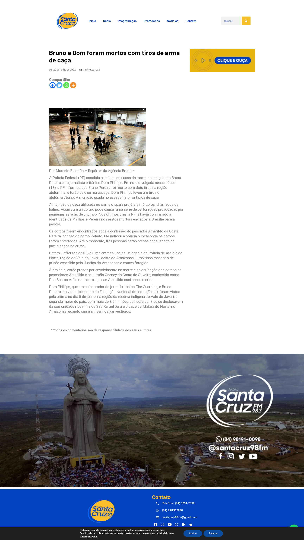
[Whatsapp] (66, 85)
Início (92, 21)
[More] (73, 85)
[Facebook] (52, 85)
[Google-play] (183, 524)
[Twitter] (59, 85)
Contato (191, 21)
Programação (127, 21)
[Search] (246, 21)
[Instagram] (162, 524)
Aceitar (193, 533)
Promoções (152, 21)
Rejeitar (213, 533)
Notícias (172, 21)
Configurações (88, 536)
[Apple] (190, 524)
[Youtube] (169, 524)
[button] (175, 503)
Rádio (107, 21)
